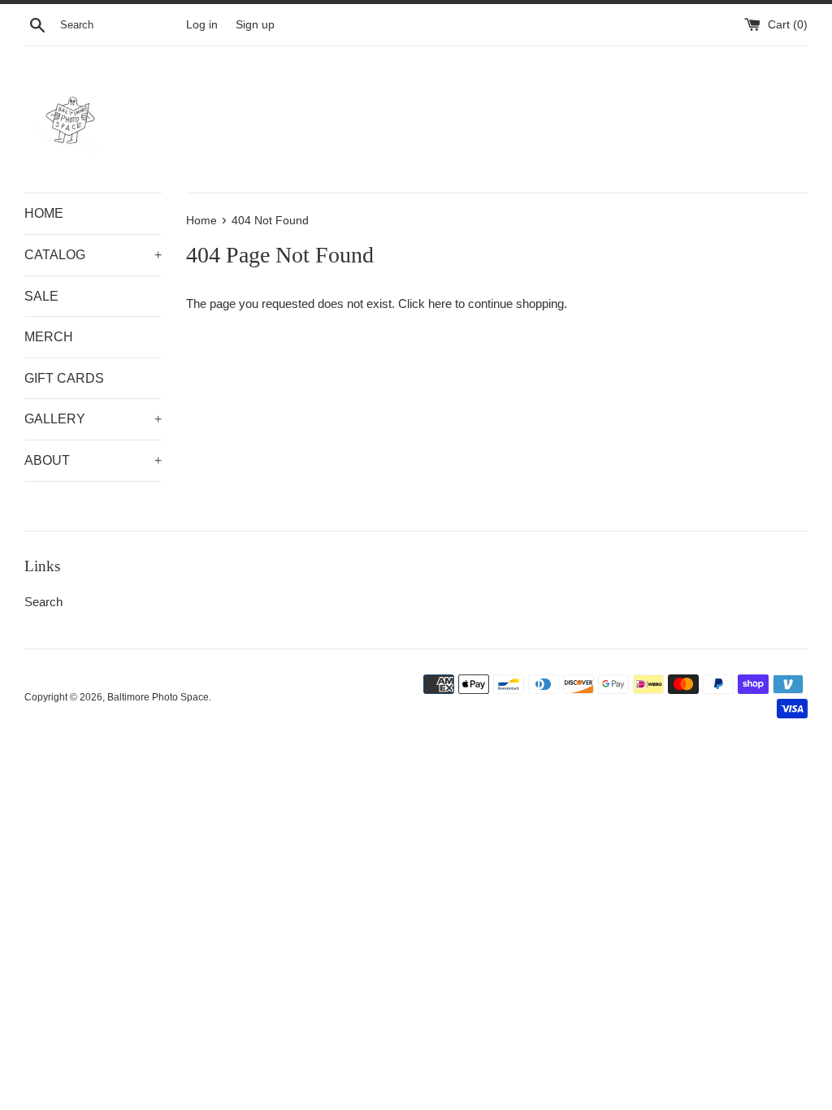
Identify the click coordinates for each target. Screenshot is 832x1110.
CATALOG (93, 255)
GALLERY (93, 419)
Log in (202, 25)
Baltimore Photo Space (158, 697)
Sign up (255, 25)
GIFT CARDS (64, 378)
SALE (41, 296)
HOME (43, 213)
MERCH (48, 337)
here (440, 303)
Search (43, 602)
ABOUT (93, 460)
